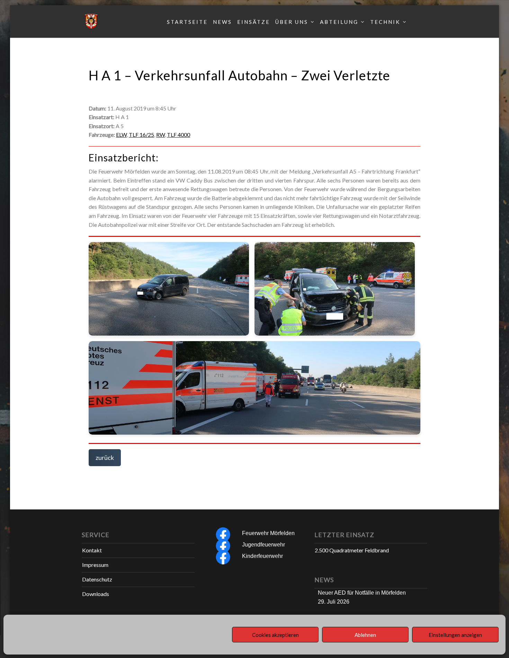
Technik (385, 22)
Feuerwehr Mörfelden (268, 533)
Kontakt (92, 550)
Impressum (95, 564)
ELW (121, 134)
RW (160, 134)
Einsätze (253, 22)
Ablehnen (365, 635)
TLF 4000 (178, 134)
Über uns (291, 22)
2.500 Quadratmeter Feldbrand (352, 550)
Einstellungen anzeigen (455, 635)
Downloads (95, 593)
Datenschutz (97, 579)
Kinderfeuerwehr (262, 556)
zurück (105, 457)
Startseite (187, 22)
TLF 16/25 (141, 134)
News (222, 22)
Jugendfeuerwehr (263, 545)
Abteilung (339, 22)
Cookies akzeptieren (275, 635)
